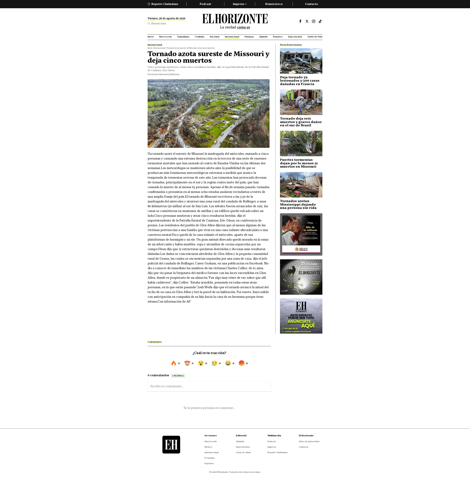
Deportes (209, 463)
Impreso (239, 4)
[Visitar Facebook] (300, 21)
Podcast (205, 4)
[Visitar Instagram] (313, 21)
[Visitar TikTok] (320, 21)
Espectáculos (243, 447)
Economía (210, 458)
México (208, 447)
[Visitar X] (307, 21)
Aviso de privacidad (309, 441)
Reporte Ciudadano (163, 4)
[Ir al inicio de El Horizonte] (235, 21)
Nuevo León (211, 441)
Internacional (212, 452)
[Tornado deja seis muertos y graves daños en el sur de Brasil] (301, 102)
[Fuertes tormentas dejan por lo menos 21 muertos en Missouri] (301, 143)
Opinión (240, 441)
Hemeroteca (274, 4)
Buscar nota (158, 23)
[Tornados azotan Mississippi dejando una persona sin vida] (301, 185)
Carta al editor (243, 452)
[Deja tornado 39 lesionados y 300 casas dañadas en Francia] (301, 61)
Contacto (311, 4)
